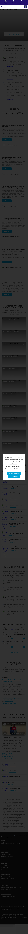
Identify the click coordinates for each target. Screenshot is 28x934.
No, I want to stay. (14, 476)
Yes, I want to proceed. (14, 473)
